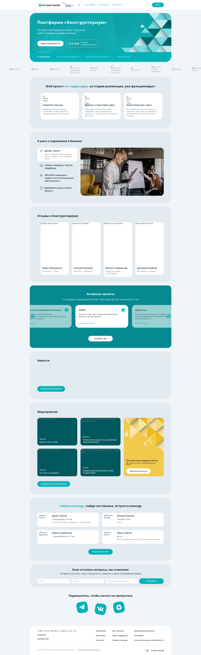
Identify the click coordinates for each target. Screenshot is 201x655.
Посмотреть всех (100, 551)
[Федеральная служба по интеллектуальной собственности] (136, 69)
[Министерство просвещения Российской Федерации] (75, 69)
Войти (158, 5)
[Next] (168, 316)
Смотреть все (100, 338)
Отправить (151, 581)
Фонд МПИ (138, 635)
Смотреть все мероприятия (54, 484)
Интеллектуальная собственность (149, 640)
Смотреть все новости (51, 388)
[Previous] (32, 316)
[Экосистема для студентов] (177, 69)
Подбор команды (119, 640)
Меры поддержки (120, 635)
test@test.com (43, 638)
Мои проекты (118, 631)
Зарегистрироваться (50, 43)
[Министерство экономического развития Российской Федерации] (116, 69)
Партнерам (104, 5)
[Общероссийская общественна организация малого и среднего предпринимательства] (96, 69)
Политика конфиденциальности (89, 650)
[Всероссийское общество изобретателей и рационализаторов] (35, 69)
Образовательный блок (144, 631)
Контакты (117, 5)
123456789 (41, 635)
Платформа (90, 5)
